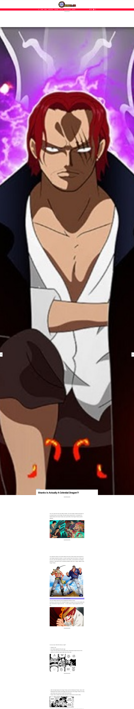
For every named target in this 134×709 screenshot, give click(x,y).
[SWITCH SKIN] (93, 9)
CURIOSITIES (50, 9)
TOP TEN (61, 9)
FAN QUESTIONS (67, 9)
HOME (42, 9)
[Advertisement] (67, 19)
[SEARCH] (95, 9)
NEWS (45, 9)
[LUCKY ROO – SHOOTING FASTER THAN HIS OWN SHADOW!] (1, 354)
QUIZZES (73, 9)
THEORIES (56, 9)
